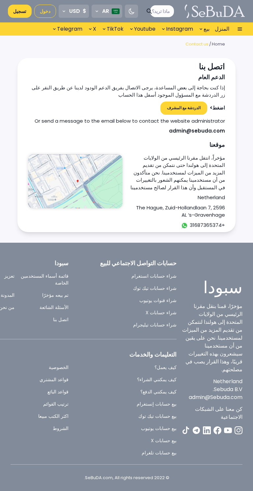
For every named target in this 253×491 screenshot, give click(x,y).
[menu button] (240, 29)
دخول (45, 11)
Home (218, 44)
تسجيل (19, 11)
